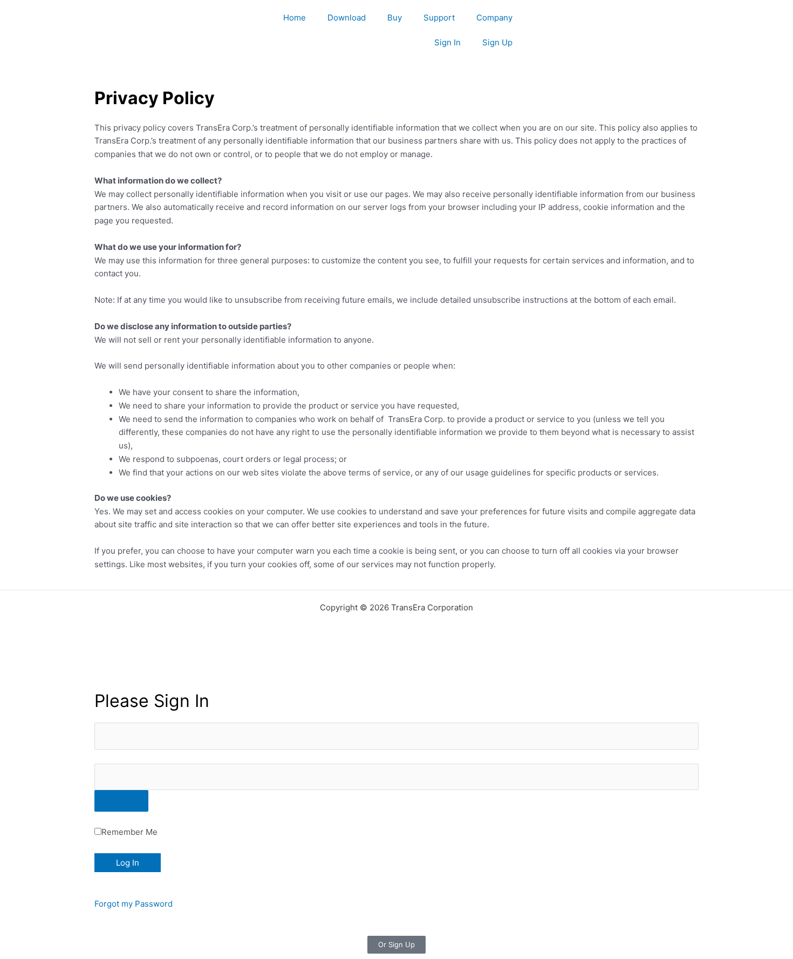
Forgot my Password (133, 904)
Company (494, 17)
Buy (394, 17)
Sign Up (497, 42)
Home (294, 17)
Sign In (447, 42)
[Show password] (121, 801)
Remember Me (129, 832)
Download (346, 17)
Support (439, 17)
